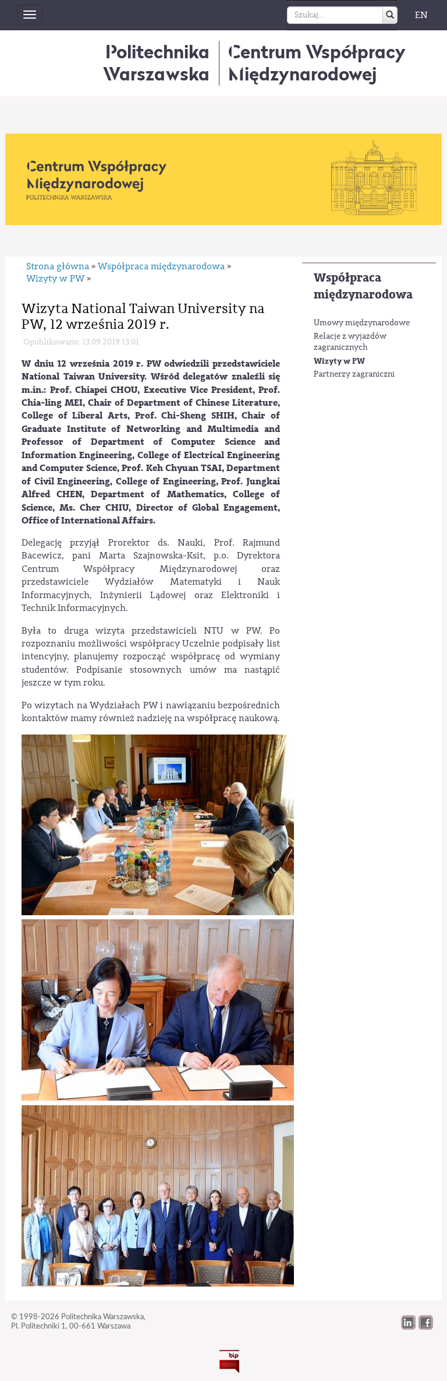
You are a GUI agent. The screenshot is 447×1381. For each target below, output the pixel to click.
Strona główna (57, 266)
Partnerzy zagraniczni (354, 374)
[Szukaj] (390, 15)
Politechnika (156, 63)
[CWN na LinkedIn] (408, 1326)
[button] (425, 1326)
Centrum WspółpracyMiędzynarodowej (317, 63)
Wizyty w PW (339, 361)
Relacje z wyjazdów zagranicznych (350, 342)
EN (421, 15)
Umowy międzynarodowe (362, 323)
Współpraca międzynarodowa (363, 286)
